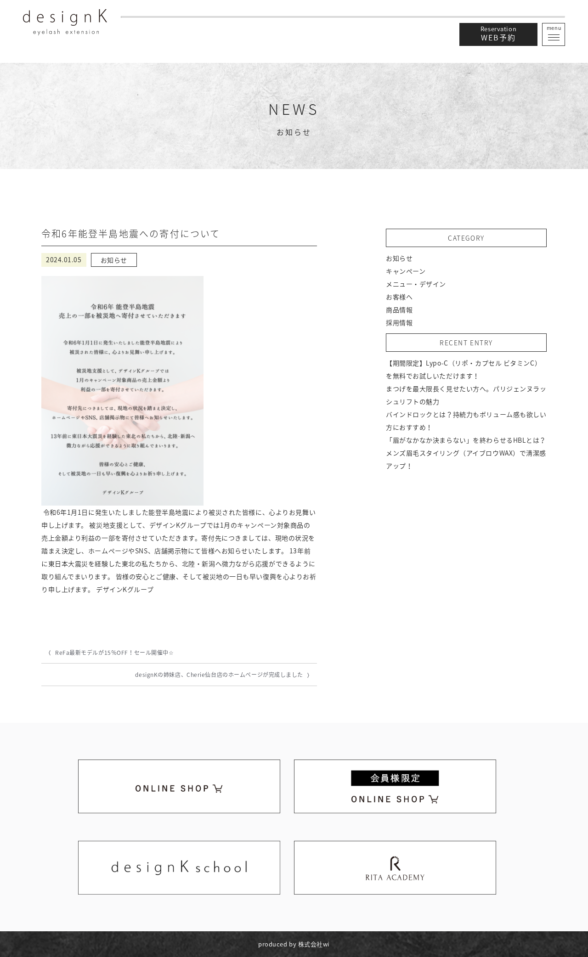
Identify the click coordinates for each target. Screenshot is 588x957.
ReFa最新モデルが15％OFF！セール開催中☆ (114, 652)
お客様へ (399, 296)
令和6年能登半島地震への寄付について (130, 233)
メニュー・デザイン (416, 283)
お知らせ (399, 258)
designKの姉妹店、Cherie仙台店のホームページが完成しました (219, 674)
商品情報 (399, 309)
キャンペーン (405, 271)
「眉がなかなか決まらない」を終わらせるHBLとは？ (466, 440)
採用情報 (399, 322)
